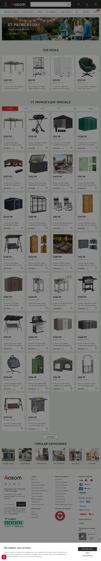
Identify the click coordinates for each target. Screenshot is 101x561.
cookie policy (23, 556)
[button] (4, 557)
